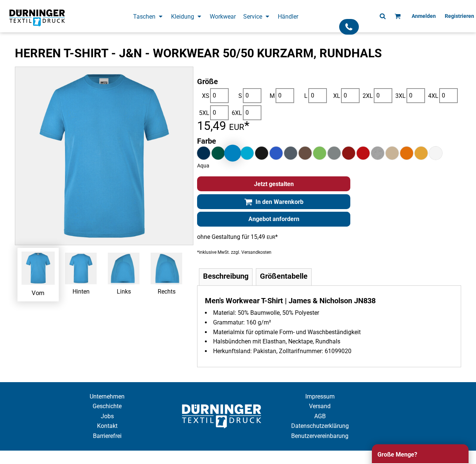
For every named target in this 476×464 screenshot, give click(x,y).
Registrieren (459, 16)
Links (124, 291)
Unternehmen (107, 396)
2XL (368, 95)
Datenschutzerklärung (320, 425)
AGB (320, 416)
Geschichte (107, 406)
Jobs (107, 416)
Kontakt (107, 425)
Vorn (38, 292)
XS (205, 95)
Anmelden (424, 16)
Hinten (81, 291)
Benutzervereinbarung (319, 435)
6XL (237, 112)
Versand (320, 406)
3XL (400, 95)
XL (336, 95)
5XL (204, 112)
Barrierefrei (107, 435)
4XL (433, 95)
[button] (148, 16)
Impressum (320, 396)
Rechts (167, 291)
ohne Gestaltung (218, 236)
